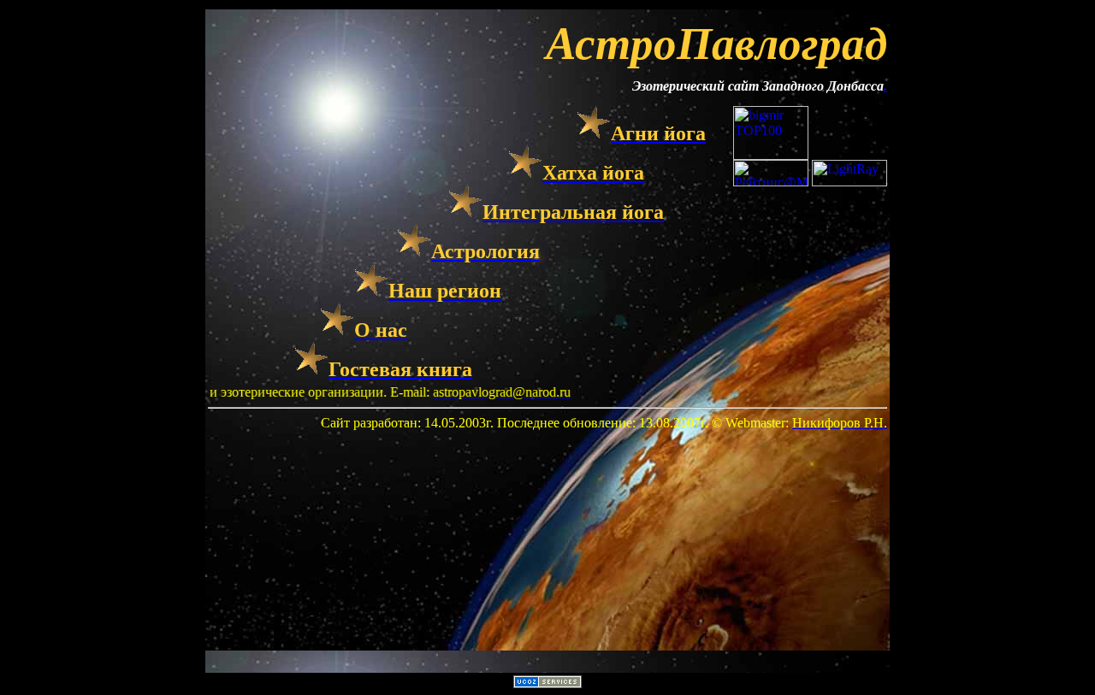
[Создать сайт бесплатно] (547, 683)
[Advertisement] (547, 550)
